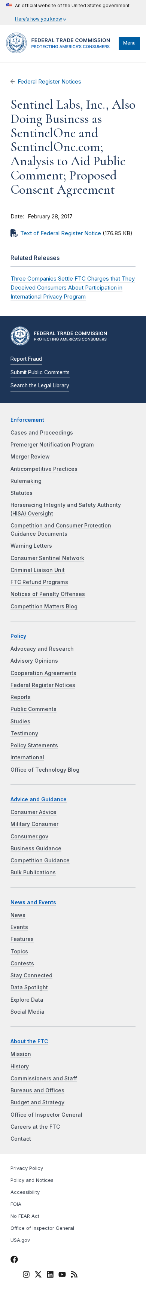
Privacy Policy (26, 1168)
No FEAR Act (24, 1216)
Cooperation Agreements (43, 673)
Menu (129, 43)
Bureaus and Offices (37, 1090)
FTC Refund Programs (39, 582)
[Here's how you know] (68, 12)
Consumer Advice (33, 812)
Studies (20, 721)
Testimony (24, 733)
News (17, 915)
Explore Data (26, 1000)
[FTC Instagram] (26, 1276)
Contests (22, 963)
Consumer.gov (29, 836)
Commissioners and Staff (43, 1078)
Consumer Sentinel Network (47, 558)
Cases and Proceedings (41, 433)
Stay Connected (31, 975)
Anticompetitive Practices (43, 469)
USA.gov (20, 1240)
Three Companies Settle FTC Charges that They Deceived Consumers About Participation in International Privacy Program (72, 287)
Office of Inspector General (46, 1115)
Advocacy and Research (42, 649)
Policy (18, 636)
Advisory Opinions (34, 661)
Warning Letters (31, 546)
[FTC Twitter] (38, 1274)
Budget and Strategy (37, 1102)
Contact (20, 1139)
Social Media (27, 1012)
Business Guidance (35, 848)
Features (22, 939)
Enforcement (27, 420)
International (27, 757)
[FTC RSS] (74, 1276)
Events (19, 927)
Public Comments (33, 709)
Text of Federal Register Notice (60, 233)
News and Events (33, 902)
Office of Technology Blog (44, 770)
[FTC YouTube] (62, 1276)
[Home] (60, 51)
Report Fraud (26, 359)
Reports (20, 697)
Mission (20, 1054)
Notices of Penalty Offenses (47, 594)
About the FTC (29, 1041)
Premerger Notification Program (52, 445)
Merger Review (30, 457)
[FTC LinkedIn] (50, 1276)
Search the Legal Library (39, 385)
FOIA (15, 1204)
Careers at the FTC (35, 1127)
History (19, 1066)
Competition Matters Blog (43, 606)
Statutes (21, 493)
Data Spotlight (29, 987)
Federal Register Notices (49, 81)
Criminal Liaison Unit (37, 570)
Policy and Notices (32, 1180)
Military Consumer (34, 824)
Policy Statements (34, 745)
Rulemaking (26, 481)
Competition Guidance (40, 860)
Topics (19, 951)
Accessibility (25, 1192)
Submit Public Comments (40, 372)
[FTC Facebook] (14, 1261)
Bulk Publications (33, 872)
